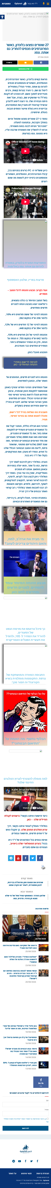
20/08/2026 (31, 982)
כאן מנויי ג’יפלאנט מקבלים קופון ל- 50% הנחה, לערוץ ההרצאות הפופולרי (20, 1063)
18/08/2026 (31, 1032)
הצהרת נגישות (42, 1173)
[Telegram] (11, 858)
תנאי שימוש (26, 1173)
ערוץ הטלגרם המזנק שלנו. (34, 829)
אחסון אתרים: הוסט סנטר (41, 1183)
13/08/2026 (31, 1068)
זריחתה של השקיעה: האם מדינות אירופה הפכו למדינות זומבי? (20, 946)
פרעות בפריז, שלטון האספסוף (25, 279)
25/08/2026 (40, 938)
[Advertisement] (25, 1005)
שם (47, 1100)
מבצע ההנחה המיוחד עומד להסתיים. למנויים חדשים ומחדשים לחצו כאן (25, 587)
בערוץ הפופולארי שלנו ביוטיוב (25, 843)
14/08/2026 (31, 1057)
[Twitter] (33, 858)
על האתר (12, 1173)
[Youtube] (18, 858)
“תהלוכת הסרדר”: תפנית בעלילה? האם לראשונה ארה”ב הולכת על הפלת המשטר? (20, 959)
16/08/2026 (31, 1043)
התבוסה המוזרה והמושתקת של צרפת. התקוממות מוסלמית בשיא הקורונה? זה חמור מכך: (25, 678)
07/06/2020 (43, 57)
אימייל (47, 1109)
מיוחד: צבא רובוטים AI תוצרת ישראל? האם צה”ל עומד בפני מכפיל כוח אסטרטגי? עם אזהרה (21, 1051)
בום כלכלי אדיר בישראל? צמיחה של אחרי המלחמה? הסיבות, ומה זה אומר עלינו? (20, 1027)
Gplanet (46, 1180)
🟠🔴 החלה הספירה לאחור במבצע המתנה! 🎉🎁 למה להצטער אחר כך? (26, 934)
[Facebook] (40, 858)
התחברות (6, 3)
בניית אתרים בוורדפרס (26, 1183)
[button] (25, 363)
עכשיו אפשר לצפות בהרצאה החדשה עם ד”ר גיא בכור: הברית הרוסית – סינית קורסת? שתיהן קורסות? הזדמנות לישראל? (20, 974)
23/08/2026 (31, 965)
